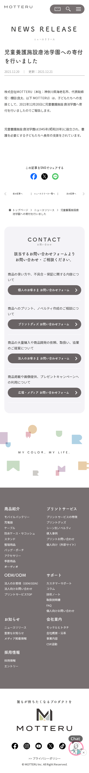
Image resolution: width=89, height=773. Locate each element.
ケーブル (9, 528)
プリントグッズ (56, 522)
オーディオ (11, 567)
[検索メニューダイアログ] (68, 9)
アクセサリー (12, 556)
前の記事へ (17, 194)
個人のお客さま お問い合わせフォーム (44, 289)
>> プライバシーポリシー (45, 758)
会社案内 (54, 619)
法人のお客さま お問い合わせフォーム (44, 358)
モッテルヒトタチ (57, 627)
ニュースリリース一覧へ (44, 194)
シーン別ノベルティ (58, 528)
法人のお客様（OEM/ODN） (22, 583)
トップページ (20, 210)
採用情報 (12, 652)
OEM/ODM (15, 575)
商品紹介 (12, 509)
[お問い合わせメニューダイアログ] (57, 9)
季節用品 (10, 561)
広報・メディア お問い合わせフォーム (43, 392)
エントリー (11, 666)
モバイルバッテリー (17, 517)
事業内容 (52, 638)
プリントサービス (61, 509)
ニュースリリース (44, 210)
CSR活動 (51, 644)
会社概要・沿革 (56, 633)
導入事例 (52, 533)
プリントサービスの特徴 (61, 517)
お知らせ (12, 619)
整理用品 (10, 545)
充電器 (8, 522)
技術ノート (53, 594)
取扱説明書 (53, 600)
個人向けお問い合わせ (60, 611)
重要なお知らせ (14, 633)
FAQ (49, 605)
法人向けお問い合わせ (18, 589)
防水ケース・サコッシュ (19, 533)
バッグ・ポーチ (14, 550)
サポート (54, 575)
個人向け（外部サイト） (61, 545)
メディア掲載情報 (15, 638)
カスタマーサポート (59, 583)
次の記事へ (71, 194)
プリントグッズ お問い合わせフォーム (43, 324)
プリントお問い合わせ (60, 539)
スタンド (10, 539)
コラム (50, 589)
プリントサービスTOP (18, 594)
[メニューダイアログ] (78, 9)
